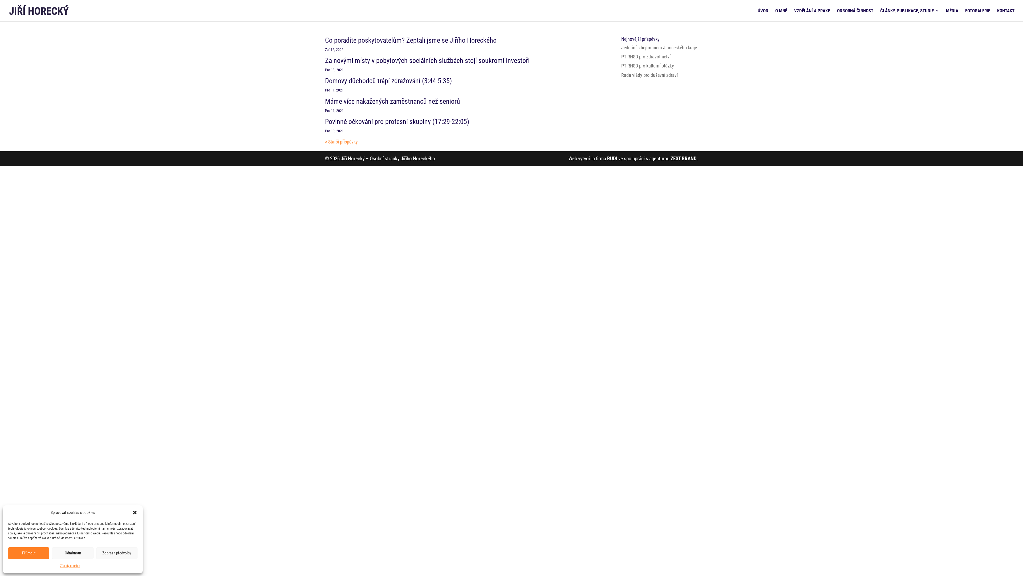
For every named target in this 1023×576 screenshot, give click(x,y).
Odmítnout (73, 553)
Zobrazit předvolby (116, 553)
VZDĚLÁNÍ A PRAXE (812, 11)
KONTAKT (1005, 11)
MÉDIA (952, 11)
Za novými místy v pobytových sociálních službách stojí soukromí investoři (427, 61)
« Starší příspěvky (341, 142)
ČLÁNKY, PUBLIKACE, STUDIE (907, 11)
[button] (134, 512)
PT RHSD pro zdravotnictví (646, 56)
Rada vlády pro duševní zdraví (649, 75)
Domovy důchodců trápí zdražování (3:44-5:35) (388, 81)
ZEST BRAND (684, 158)
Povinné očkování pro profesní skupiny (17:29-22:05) (397, 122)
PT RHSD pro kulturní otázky (647, 66)
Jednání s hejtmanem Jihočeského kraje (659, 47)
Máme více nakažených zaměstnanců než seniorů (392, 101)
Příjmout (28, 553)
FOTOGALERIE (977, 11)
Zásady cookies (70, 566)
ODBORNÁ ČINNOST (855, 11)
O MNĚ (781, 11)
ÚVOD (763, 11)
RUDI (612, 158)
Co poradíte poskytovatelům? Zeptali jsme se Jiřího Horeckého (411, 40)
